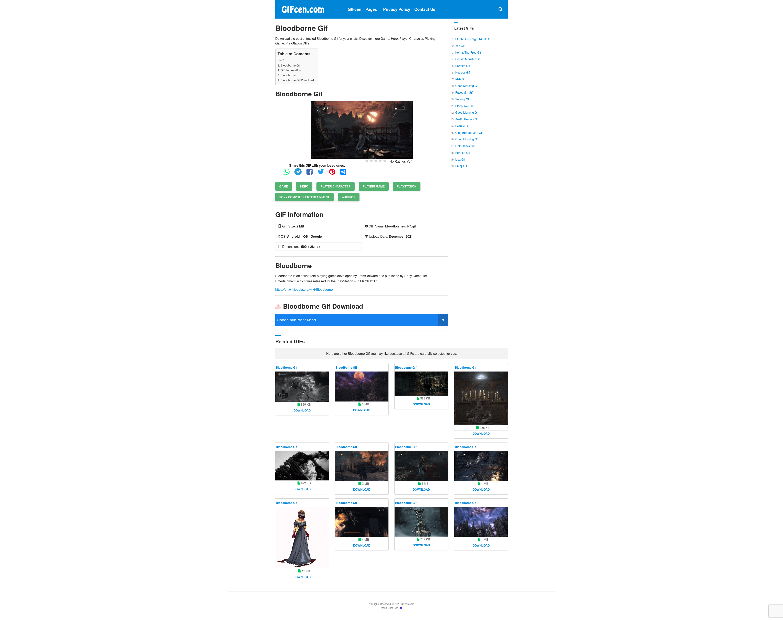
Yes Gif (459, 46)
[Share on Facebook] (311, 173)
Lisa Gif (460, 159)
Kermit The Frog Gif (468, 52)
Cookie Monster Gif (467, 59)
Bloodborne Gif (290, 65)
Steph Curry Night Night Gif (472, 39)
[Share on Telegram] (300, 173)
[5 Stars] (385, 161)
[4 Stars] (380, 161)
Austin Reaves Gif (466, 119)
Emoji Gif (461, 166)
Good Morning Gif (466, 86)
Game (283, 186)
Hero (304, 186)
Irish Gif (460, 79)
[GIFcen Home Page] (302, 8)
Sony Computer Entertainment (304, 197)
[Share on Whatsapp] (288, 173)
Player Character (336, 186)
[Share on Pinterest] (334, 173)
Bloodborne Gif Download (297, 80)
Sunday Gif (462, 99)
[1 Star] (367, 161)
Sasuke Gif (462, 126)
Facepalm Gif (464, 92)
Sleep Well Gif (464, 106)
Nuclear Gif (462, 72)
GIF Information (291, 70)
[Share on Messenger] (345, 173)
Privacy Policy (396, 9)
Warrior (348, 197)
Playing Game (374, 186)
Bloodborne (288, 75)
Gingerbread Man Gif (469, 133)
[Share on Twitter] (322, 173)
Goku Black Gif (464, 146)
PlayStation (406, 186)
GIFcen (354, 9)
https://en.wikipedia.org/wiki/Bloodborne (304, 289)
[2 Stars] (371, 161)
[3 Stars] (376, 161)
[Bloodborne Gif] (362, 129)
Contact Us (424, 9)
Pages (371, 9)
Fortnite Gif (462, 66)
